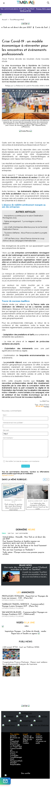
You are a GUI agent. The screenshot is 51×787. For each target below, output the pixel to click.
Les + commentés (22, 533)
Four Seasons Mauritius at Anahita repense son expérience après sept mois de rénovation (21, 542)
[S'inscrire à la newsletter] (5, 781)
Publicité (39, 738)
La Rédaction (18, 86)
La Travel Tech (16, 747)
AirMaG (13, 736)
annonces (25, 593)
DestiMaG (14, 743)
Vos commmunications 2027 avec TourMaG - (25, 10)
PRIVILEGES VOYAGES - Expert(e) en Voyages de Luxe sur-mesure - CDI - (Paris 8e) (25, 597)
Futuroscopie (15, 745)
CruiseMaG (14, 741)
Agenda (39, 740)
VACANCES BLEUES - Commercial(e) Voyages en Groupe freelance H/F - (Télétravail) (24, 613)
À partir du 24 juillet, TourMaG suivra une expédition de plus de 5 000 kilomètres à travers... (34, 574)
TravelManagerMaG (17, 19)
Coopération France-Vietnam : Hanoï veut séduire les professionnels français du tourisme (25, 663)
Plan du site (27, 740)
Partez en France (14, 753)
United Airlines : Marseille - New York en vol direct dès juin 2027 (24, 538)
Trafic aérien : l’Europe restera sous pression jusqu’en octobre (23, 553)
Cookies (26, 743)
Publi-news (25, 642)
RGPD (25, 741)
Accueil (4, 19)
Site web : (6, 430)
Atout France (44, 405)
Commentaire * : (8, 438)
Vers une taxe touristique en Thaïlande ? (19, 550)
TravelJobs (14, 756)
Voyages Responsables (15, 763)
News (4, 533)
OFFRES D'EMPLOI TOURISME (13, 600)
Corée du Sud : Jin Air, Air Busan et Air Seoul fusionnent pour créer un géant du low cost (25, 546)
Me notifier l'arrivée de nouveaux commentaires (22, 461)
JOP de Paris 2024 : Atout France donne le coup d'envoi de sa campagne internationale (23, 239)
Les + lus (11, 533)
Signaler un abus (8, 475)
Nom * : (5, 415)
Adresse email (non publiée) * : (13, 423)
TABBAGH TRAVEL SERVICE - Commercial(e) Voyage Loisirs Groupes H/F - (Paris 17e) (23, 605)
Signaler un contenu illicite (28, 737)
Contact (39, 736)
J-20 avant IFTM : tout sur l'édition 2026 (21, 647)
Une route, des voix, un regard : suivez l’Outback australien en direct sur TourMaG (25, 568)
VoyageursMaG (16, 761)
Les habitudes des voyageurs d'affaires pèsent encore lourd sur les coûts (37, 506)
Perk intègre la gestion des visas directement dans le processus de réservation (13, 507)
